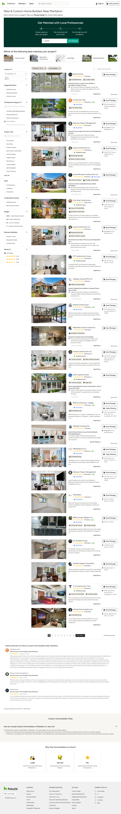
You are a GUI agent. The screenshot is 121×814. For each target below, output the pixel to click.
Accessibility (75, 800)
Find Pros (10, 4)
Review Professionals (78, 794)
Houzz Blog (100, 791)
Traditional (9, 188)
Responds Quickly (11, 93)
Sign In (74, 808)
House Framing (11, 171)
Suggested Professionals (79, 797)
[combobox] (53, 3)
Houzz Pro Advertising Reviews (58, 800)
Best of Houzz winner (12, 205)
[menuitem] (11, 3)
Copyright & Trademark (33, 808)
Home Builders (10, 121)
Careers (28, 794)
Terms (28, 800)
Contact (74, 805)
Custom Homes (11, 147)
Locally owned (10, 243)
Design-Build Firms (12, 114)
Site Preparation (11, 168)
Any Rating (10, 253)
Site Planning (10, 161)
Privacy (28, 797)
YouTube (100, 800)
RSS (98, 803)
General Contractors (12, 118)
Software (21, 4)
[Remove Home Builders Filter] (60, 68)
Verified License (11, 89)
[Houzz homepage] (3, 4)
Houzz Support (76, 802)
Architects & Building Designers (15, 111)
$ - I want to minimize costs (14, 226)
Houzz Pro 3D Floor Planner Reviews (60, 802)
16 (73, 635)
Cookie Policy (30, 802)
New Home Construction (13, 151)
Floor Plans (9, 144)
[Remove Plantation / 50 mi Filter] (45, 68)
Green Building (10, 164)
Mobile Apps (30, 805)
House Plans (10, 140)
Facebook (100, 797)
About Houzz (30, 791)
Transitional (9, 192)
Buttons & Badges (54, 808)
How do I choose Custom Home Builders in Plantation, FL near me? (29, 727)
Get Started (73, 41)
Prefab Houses (10, 157)
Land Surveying (11, 154)
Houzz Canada (76, 791)
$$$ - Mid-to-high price (13, 219)
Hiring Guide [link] (39, 15)
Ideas (31, 4)
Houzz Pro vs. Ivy (54, 797)
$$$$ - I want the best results (15, 216)
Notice (34, 797)
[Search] (39, 3)
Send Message (111, 74)
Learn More (26, 709)
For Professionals (54, 791)
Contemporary (10, 185)
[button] (93, 102)
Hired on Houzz (11, 96)
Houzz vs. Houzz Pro (55, 794)
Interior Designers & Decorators (15, 125)
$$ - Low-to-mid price (12, 223)
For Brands (52, 805)
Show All (6, 175)
